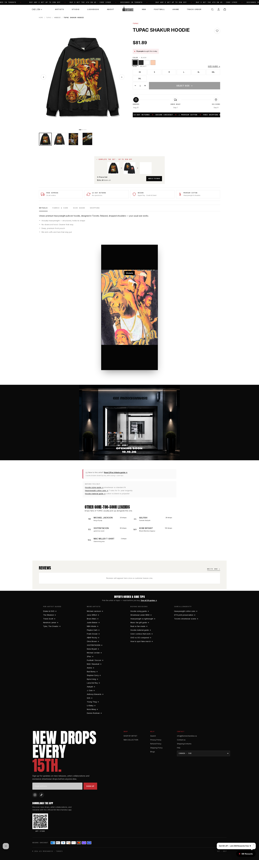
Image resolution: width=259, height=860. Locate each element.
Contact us (181, 740)
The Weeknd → (49, 615)
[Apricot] (153, 62)
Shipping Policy (156, 748)
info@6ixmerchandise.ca (187, 736)
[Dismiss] (48, 855)
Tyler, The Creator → (52, 626)
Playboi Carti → (93, 630)
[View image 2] (59, 139)
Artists (59, 9)
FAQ (178, 748)
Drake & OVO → (50, 611)
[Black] (135, 62)
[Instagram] (35, 794)
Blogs (152, 752)
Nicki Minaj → (92, 709)
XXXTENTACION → (94, 645)
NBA (144, 9)
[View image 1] (45, 139)
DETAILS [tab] (43, 208)
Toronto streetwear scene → (186, 619)
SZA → (89, 698)
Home (41, 17)
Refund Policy (155, 744)
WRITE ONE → (213, 569)
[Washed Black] (141, 62)
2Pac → (90, 656)
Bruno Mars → (92, 619)
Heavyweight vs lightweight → (142, 619)
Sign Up (90, 786)
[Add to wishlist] (217, 31)
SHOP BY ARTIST (130, 736)
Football (159, 9)
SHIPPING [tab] (95, 208)
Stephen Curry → (94, 675)
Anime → (90, 668)
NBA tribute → (92, 626)
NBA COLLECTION (131, 740)
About (110, 9)
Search (153, 736)
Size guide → (214, 66)
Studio (76, 9)
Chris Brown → (93, 641)
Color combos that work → (141, 634)
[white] (147, 62)
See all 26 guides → (149, 600)
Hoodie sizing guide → (94, 487)
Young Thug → (93, 702)
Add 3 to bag (154, 178)
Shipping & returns (184, 744)
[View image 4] (87, 139)
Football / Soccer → (95, 660)
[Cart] (225, 9)
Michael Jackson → (95, 611)
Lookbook (93, 9)
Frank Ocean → (93, 634)
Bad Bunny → (92, 672)
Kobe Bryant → (93, 649)
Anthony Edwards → (95, 694)
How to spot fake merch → (141, 641)
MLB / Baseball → (94, 664)
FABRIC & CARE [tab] (60, 208)
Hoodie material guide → (95, 494)
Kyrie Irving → (92, 679)
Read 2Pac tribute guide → (115, 472)
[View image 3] (73, 139)
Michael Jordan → (94, 653)
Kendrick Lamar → (50, 623)
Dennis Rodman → (94, 713)
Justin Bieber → (93, 623)
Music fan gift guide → (139, 623)
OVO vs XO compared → (140, 638)
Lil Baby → (91, 706)
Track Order (194, 9)
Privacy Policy (155, 740)
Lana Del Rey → (93, 683)
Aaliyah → (91, 687)
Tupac (48, 17)
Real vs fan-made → (138, 626)
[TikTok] (41, 794)
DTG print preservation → (184, 615)
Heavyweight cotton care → (96, 491)
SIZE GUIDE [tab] (79, 208)
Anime (176, 9)
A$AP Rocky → (93, 638)
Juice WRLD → (93, 615)
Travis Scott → (49, 619)
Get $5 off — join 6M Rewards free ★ (235, 846)
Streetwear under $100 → (141, 615)
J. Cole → (91, 690)
